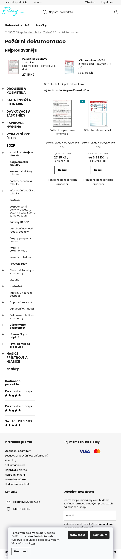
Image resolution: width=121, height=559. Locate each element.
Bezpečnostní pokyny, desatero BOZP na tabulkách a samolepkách (22, 211)
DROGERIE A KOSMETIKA (16, 90)
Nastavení (21, 551)
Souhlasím (100, 535)
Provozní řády (18, 264)
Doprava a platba (16, 470)
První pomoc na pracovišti (20, 345)
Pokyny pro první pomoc (20, 239)
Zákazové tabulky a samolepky (22, 271)
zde (33, 543)
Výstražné (16, 286)
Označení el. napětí (22, 308)
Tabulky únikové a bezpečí (21, 294)
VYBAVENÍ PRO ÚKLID (18, 136)
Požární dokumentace (18, 249)
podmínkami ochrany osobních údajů (88, 526)
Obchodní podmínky (16, 2)
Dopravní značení (21, 302)
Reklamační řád (15, 465)
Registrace (107, 2)
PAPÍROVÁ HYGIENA (15, 124)
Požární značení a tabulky (21, 182)
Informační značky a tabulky (22, 192)
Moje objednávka (15, 479)
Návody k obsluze (20, 257)
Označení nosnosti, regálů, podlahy (21, 230)
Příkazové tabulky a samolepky (22, 316)
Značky (12, 369)
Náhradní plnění (15, 475)
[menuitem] (17, 25)
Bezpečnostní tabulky (19, 163)
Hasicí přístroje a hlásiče (21, 154)
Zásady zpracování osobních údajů (26, 455)
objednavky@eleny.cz (26, 502)
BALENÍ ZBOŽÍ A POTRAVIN (18, 102)
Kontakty (10, 460)
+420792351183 (22, 509)
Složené (14, 279)
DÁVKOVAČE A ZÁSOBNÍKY (18, 113)
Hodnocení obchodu (17, 484)
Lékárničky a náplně (18, 335)
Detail (62, 170)
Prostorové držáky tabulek (21, 173)
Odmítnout (77, 535)
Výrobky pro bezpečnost (18, 326)
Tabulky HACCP (19, 222)
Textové (15, 200)
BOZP (10, 145)
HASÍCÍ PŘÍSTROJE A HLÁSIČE (17, 357)
